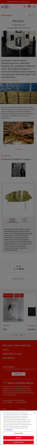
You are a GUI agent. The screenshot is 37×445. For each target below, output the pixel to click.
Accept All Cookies (18, 442)
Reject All (18, 437)
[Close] (34, 413)
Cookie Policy (8, 429)
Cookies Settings (18, 433)
